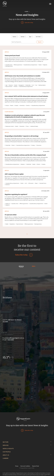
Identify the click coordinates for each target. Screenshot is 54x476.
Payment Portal (35, 466)
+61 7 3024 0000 (9, 340)
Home (26, 11)
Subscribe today (21, 255)
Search (39, 42)
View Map (19, 398)
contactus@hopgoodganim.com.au (14, 338)
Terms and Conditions (25, 466)
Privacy (16, 466)
